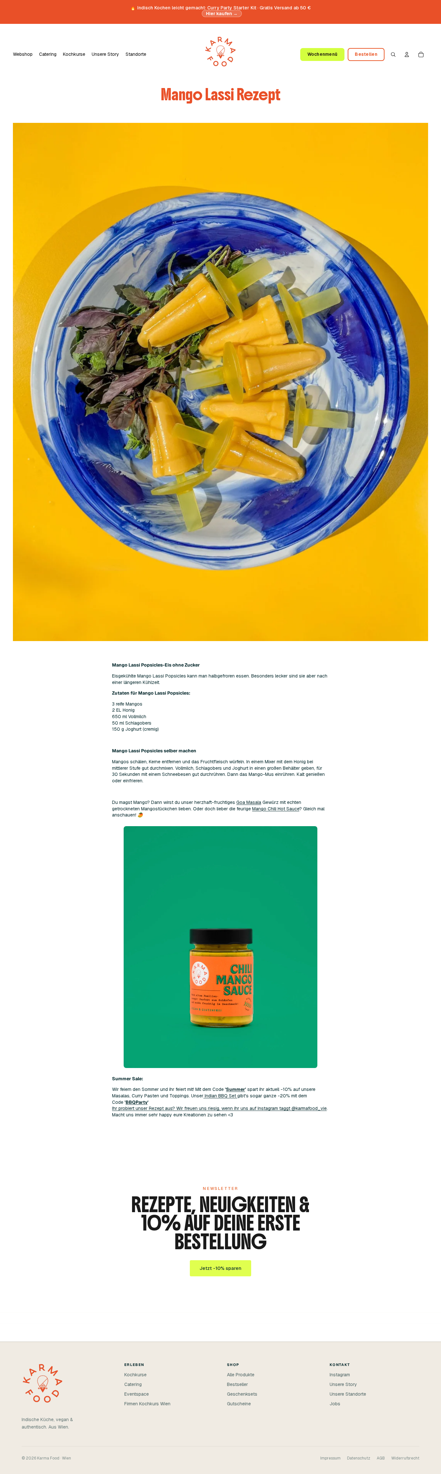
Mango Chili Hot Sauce (275, 809)
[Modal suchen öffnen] (393, 54)
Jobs (335, 1404)
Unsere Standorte (348, 1394)
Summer (235, 1089)
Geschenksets (242, 1394)
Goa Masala (248, 802)
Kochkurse (135, 1375)
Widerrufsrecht (405, 1458)
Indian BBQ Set (220, 1096)
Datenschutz (358, 1458)
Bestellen (366, 54)
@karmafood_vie (309, 1108)
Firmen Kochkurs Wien (147, 1404)
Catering (133, 1384)
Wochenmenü (322, 54)
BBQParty (137, 1102)
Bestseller (237, 1384)
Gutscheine (239, 1404)
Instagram (340, 1375)
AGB (381, 1458)
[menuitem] (23, 54)
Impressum (330, 1458)
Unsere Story (343, 1384)
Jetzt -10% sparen (220, 1268)
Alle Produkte (240, 1375)
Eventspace (136, 1394)
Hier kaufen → (222, 13)
